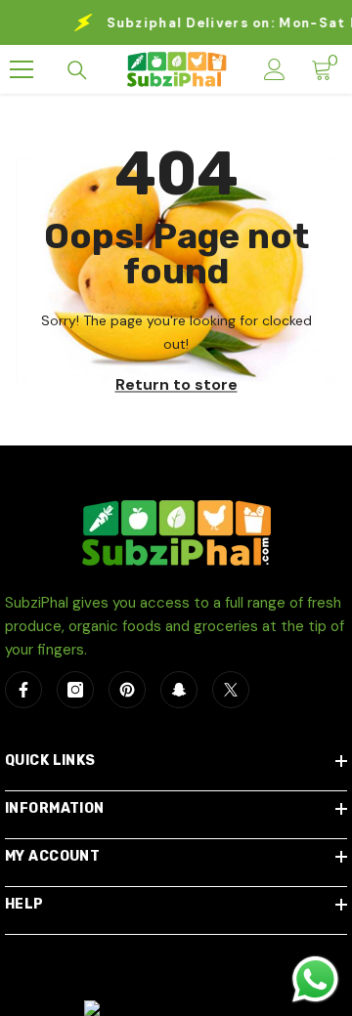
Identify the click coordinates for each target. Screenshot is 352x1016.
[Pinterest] (127, 689)
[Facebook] (23, 689)
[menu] (21, 69)
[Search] (77, 70)
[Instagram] (75, 689)
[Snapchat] (179, 689)
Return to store (176, 384)
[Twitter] (230, 689)
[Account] (275, 69)
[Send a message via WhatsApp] (315, 979)
